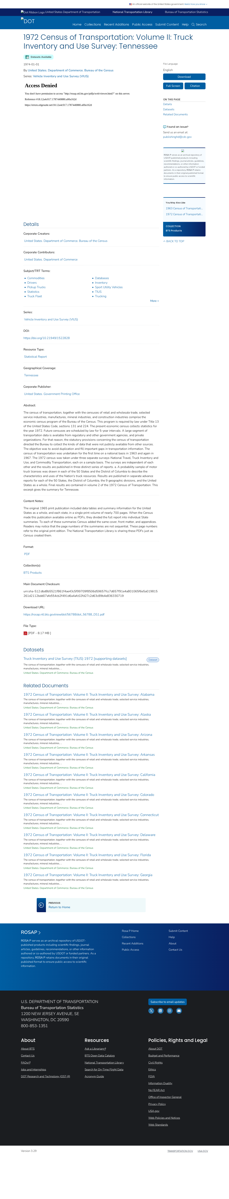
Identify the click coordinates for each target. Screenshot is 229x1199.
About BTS (28, 1049)
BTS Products (32, 573)
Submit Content (167, 24)
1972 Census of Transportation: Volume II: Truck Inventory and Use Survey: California (89, 774)
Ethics (152, 1069)
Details (167, 104)
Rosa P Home (130, 931)
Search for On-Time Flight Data (104, 1069)
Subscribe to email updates (168, 1002)
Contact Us (175, 950)
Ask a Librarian (94, 1049)
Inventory (101, 283)
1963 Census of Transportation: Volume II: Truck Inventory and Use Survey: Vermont (184, 208)
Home (77, 24)
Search (201, 24)
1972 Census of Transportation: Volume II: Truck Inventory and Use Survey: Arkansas (89, 754)
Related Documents (175, 114)
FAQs (24, 1063)
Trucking (100, 296)
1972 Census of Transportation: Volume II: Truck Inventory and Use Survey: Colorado (88, 794)
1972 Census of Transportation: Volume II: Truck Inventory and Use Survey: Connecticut (91, 814)
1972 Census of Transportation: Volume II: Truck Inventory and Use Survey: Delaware (89, 834)
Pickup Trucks (36, 287)
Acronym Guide (94, 1076)
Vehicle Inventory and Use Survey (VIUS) (61, 76)
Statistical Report (35, 357)
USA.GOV (203, 1151)
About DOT (155, 1049)
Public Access (142, 24)
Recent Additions (116, 24)
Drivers (32, 283)
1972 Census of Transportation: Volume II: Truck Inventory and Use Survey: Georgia (87, 875)
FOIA (151, 1076)
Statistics (33, 292)
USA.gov (153, 1111)
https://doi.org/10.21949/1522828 (46, 338)
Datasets (168, 109)
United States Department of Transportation (72, 12)
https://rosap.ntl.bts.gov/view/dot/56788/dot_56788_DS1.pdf (63, 614)
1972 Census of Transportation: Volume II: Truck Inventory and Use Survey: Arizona (87, 734)
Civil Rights (155, 1063)
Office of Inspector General (165, 1097)
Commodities (36, 278)
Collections (92, 24)
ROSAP (29, 932)
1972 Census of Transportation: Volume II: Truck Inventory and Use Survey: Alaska (87, 714)
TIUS (98, 292)
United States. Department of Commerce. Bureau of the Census (70, 70)
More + (154, 301)
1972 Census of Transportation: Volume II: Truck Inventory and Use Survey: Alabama (88, 694)
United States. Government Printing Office (52, 394)
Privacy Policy (157, 1104)
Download (184, 77)
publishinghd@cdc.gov (177, 137)
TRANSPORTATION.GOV (180, 1151)
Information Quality (160, 1083)
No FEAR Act (156, 1090)
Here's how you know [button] (195, 4)
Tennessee (31, 375)
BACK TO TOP (175, 241)
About (172, 943)
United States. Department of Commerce (50, 259)
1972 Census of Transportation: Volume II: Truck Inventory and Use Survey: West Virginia (184, 214)
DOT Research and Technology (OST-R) (45, 1076)
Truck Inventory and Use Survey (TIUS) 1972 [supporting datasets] (75, 658)
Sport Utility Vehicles (109, 287)
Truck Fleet (34, 296)
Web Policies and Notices (164, 1118)
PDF (27, 554)
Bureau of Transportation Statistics (186, 12)
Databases (102, 278)
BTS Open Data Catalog (100, 1056)
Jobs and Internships (33, 1069)
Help (185, 24)
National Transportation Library (104, 1063)
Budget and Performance (163, 1056)
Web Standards (158, 1125)
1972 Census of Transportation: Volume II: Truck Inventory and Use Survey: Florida (87, 855)
